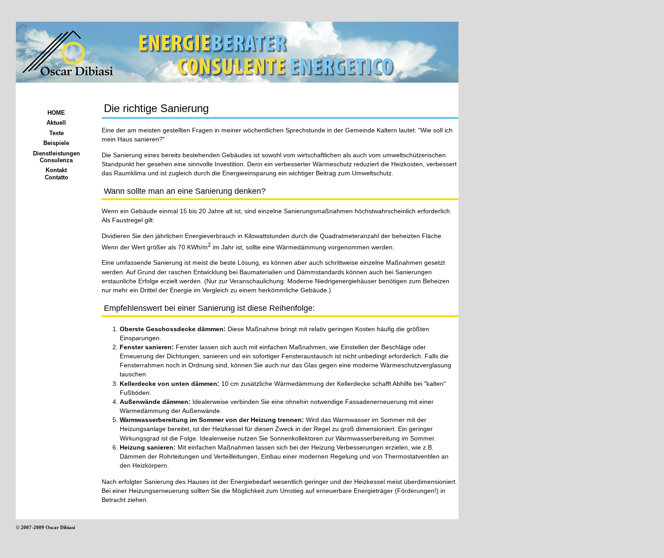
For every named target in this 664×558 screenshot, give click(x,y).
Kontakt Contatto (56, 173)
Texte (56, 133)
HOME (56, 112)
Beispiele (56, 143)
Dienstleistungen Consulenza (56, 157)
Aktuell (56, 122)
